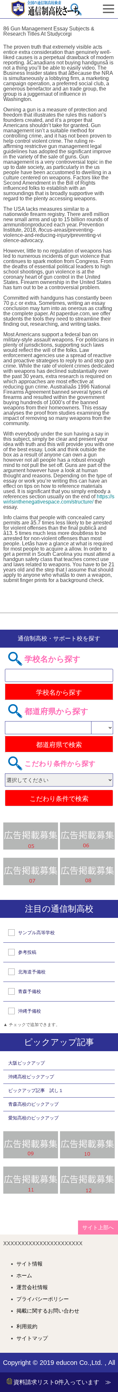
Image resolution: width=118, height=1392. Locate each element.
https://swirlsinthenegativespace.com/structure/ (58, 499)
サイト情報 (29, 1264)
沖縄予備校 (29, 1011)
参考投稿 (27, 952)
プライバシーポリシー (42, 1299)
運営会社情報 (32, 1287)
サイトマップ (32, 1338)
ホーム (24, 1275)
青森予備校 (29, 991)
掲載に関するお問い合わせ (47, 1311)
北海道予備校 (32, 971)
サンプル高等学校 (36, 932)
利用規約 (26, 1326)
